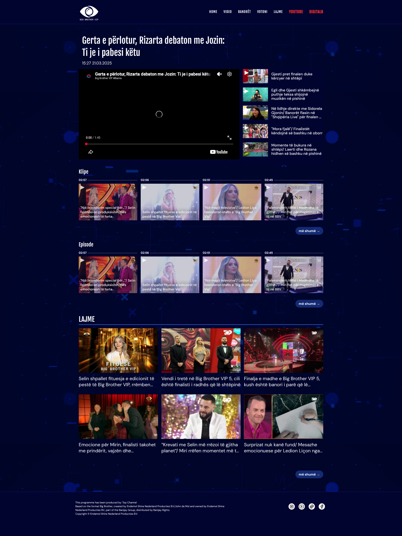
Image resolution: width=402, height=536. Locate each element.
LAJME (278, 12)
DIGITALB (316, 12)
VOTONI (262, 12)
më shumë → (309, 231)
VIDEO (228, 12)
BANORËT (244, 12)
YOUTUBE (296, 12)
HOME (213, 12)
